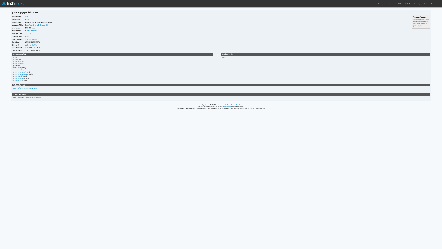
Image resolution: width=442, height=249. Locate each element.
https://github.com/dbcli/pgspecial (36, 25)
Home (372, 4)
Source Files (416, 19)
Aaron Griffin (225, 105)
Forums (392, 4)
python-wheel (17, 76)
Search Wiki (416, 23)
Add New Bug (424, 21)
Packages (381, 4)
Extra (27, 19)
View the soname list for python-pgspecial (27, 97)
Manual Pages (425, 23)
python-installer (18, 70)
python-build (17, 68)
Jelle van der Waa (31, 39)
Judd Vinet (218, 105)
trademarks (227, 106)
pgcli (223, 57)
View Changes (425, 19)
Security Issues (417, 25)
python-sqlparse (18, 63)
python (15, 57)
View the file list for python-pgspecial (25, 88)
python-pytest (17, 80)
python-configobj (18, 78)
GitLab (407, 4)
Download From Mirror (419, 27)
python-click (17, 59)
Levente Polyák (235, 105)
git (14, 66)
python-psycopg (18, 61)
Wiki (400, 4)
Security (417, 4)
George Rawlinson (31, 31)
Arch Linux (13, 3)
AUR (425, 4)
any (26, 16)
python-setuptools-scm (20, 74)
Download (435, 4)
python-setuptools (19, 72)
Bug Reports (416, 21)
